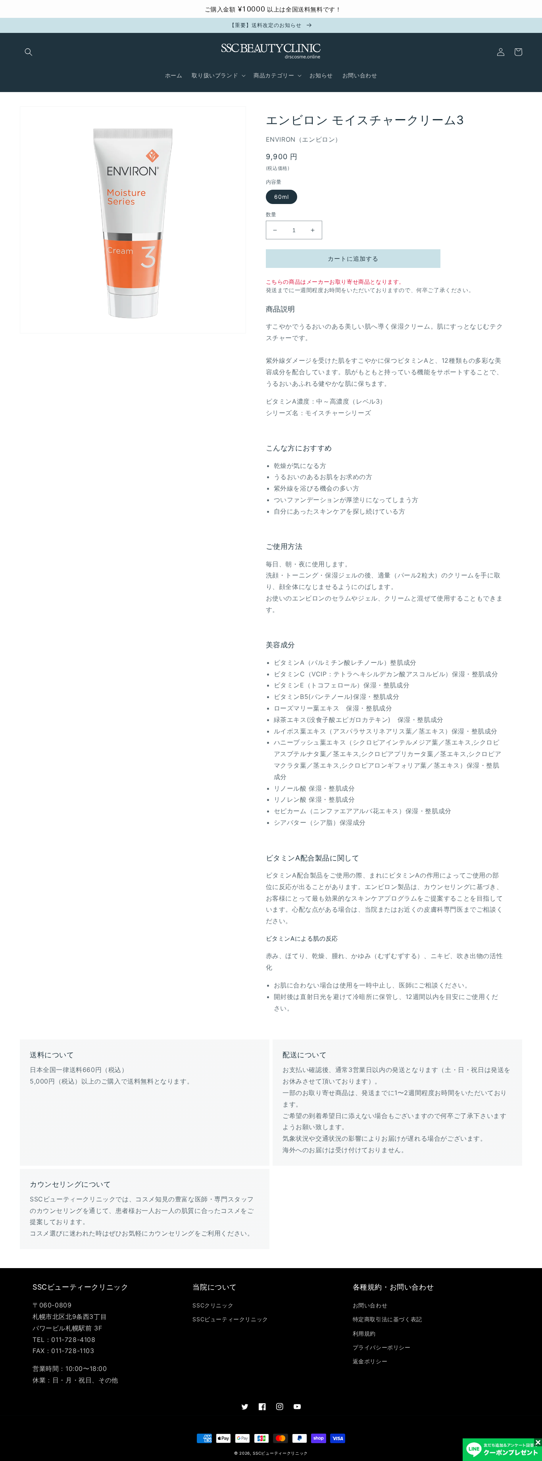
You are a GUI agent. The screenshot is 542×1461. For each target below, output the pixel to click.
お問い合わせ (370, 1305)
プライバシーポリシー (382, 1347)
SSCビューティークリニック (230, 1319)
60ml (281, 196)
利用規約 (364, 1333)
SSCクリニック (212, 1305)
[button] (28, 52)
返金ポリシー (370, 1361)
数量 (271, 214)
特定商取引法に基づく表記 (387, 1319)
